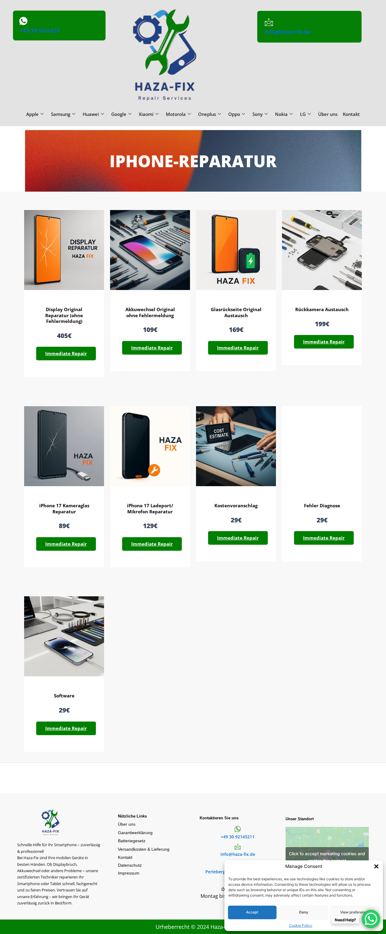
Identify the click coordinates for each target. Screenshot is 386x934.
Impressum (128, 873)
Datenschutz (130, 865)
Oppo (234, 114)
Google (118, 114)
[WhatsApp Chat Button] (371, 919)
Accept (252, 912)
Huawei (91, 114)
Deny (303, 912)
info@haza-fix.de (288, 32)
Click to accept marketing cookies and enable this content (327, 857)
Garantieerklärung (135, 832)
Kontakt (351, 114)
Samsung (60, 114)
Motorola (176, 114)
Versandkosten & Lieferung (143, 849)
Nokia (281, 114)
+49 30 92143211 (39, 30)
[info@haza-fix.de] (269, 22)
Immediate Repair (66, 353)
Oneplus (207, 114)
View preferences (355, 912)
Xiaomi (146, 114)
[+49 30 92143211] (23, 21)
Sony (257, 114)
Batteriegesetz (131, 840)
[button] (376, 866)
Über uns (327, 114)
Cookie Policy (300, 925)
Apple (32, 114)
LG (303, 114)
